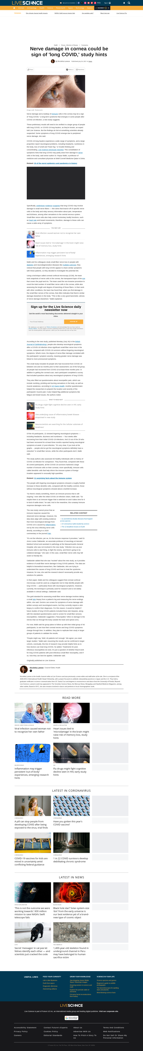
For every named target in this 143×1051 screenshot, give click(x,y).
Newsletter (81, 69)
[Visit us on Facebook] (78, 3)
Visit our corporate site (108, 1011)
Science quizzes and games (106, 980)
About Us (77, 1028)
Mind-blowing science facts (106, 992)
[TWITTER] (31, 671)
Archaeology (31, 8)
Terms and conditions (113, 1028)
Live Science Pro (122, 13)
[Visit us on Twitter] (82, 3)
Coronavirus (84, 45)
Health (41, 8)
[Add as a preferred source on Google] (71, 1018)
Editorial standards (53, 1035)
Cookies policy (51, 1031)
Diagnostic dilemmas (50, 986)
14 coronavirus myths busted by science (75, 524)
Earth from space (49, 983)
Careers (18, 1035)
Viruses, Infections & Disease (69, 45)
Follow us (70, 69)
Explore (90, 8)
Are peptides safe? (87, 13)
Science (50, 8)
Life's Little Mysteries (50, 980)
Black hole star (105, 13)
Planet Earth (60, 8)
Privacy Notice (33, 328)
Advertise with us (82, 1031)
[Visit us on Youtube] (88, 3)
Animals (21, 8)
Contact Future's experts (56, 1028)
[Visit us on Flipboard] (92, 3)
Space (70, 8)
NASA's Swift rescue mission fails (65, 13)
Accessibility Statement (25, 1028)
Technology (80, 8)
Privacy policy (21, 1031)
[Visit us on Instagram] (85, 3)
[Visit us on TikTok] (95, 3)
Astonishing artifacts (50, 989)
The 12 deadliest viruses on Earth (73, 527)
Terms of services (52, 327)
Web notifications (111, 1031)
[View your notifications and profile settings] (124, 3)
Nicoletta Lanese (64, 61)
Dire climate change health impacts (37, 13)
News (90, 61)
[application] (56, 183)
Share (31, 69)
